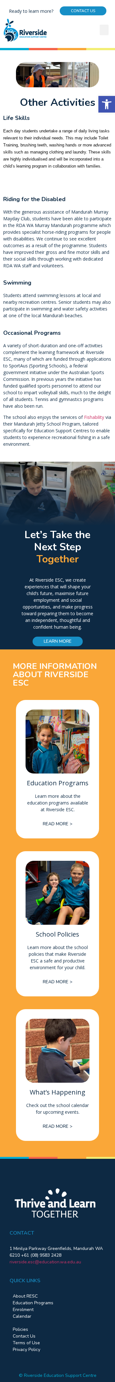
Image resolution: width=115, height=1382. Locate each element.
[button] (106, 104)
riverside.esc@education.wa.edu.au (45, 1262)
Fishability (94, 417)
